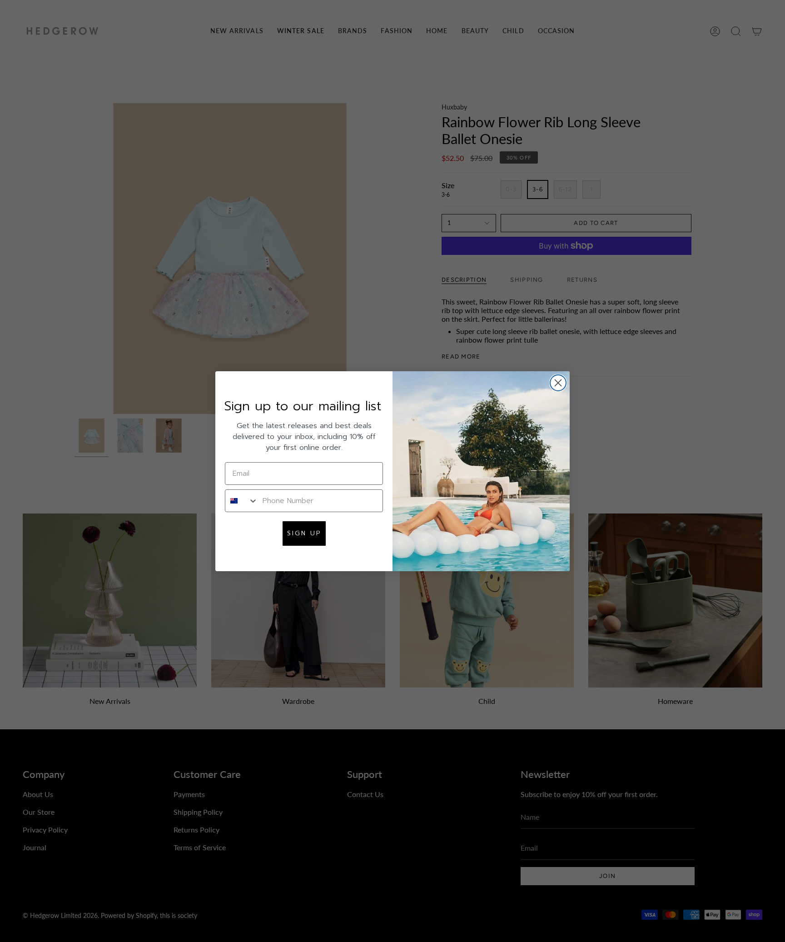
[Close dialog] (558, 383)
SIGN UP (304, 533)
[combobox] (241, 501)
